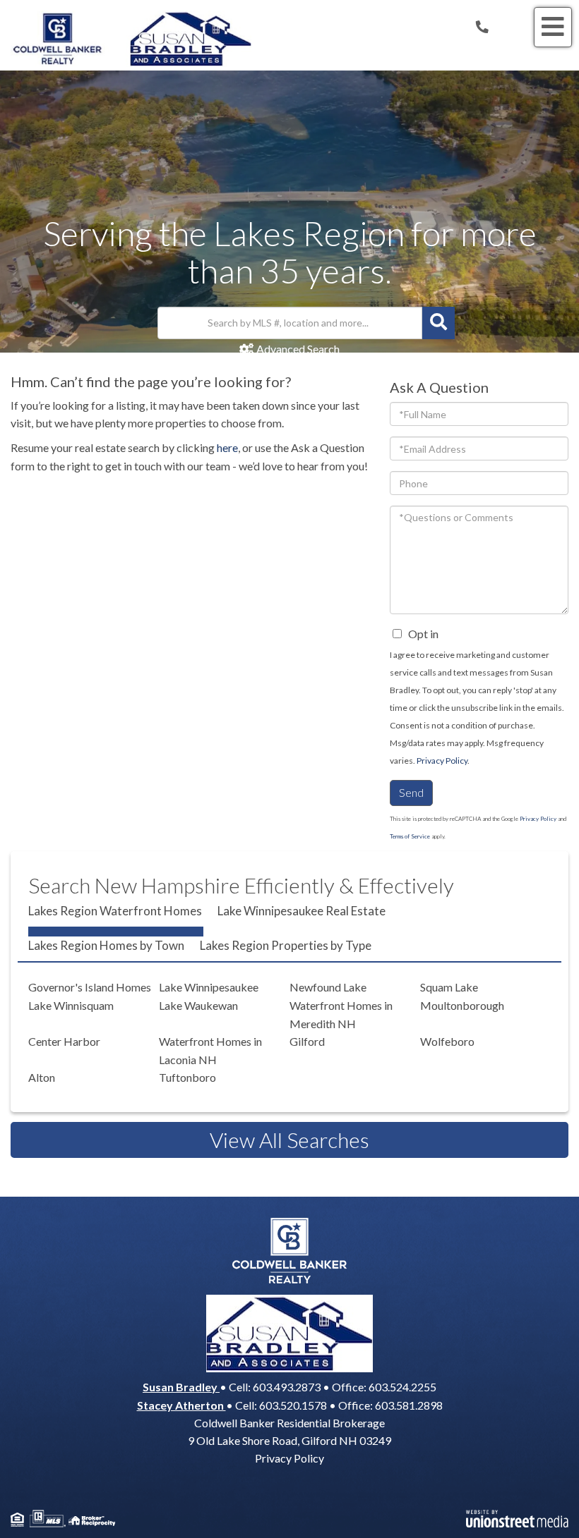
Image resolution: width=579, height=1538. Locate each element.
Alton (41, 1077)
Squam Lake (449, 987)
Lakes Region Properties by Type (285, 945)
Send (411, 792)
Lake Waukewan (198, 1005)
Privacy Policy (442, 760)
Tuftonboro (187, 1077)
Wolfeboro (447, 1041)
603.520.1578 (293, 1405)
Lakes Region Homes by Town (106, 945)
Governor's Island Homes (89, 987)
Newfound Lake (328, 987)
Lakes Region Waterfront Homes (115, 910)
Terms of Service (410, 836)
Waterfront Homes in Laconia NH (210, 1050)
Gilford (307, 1041)
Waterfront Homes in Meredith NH (341, 1014)
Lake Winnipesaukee (208, 987)
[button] (438, 323)
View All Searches (289, 1139)
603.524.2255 (402, 1386)
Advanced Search (297, 348)
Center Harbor (64, 1041)
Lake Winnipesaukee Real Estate (301, 910)
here (227, 447)
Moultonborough (462, 1005)
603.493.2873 (287, 1386)
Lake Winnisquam (71, 1005)
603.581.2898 (409, 1405)
